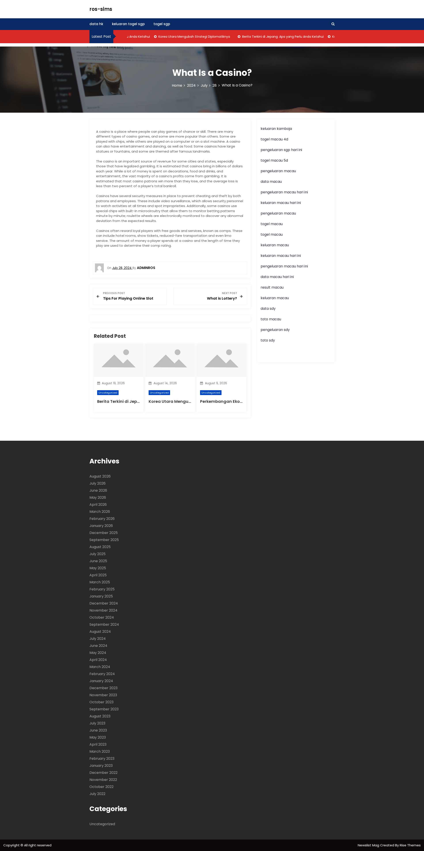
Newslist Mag (369, 845)
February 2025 (102, 589)
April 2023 (97, 744)
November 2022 (103, 779)
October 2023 (101, 702)
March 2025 (99, 582)
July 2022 (97, 793)
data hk (96, 24)
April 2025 (98, 575)
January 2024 (101, 680)
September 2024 (104, 624)
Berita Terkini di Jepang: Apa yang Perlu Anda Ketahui (272, 36)
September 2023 (104, 709)
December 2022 (103, 772)
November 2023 (103, 695)
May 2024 (97, 652)
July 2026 (97, 483)
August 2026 (100, 476)
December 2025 (103, 532)
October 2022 (101, 786)
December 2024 (103, 603)
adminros (146, 267)
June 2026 (98, 490)
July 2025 (97, 553)
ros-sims (100, 9)
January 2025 (101, 596)
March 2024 (99, 666)
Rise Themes (410, 845)
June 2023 (98, 730)
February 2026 (102, 518)
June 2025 (98, 561)
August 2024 (100, 631)
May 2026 (97, 497)
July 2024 (97, 638)
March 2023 (99, 751)
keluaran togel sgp (128, 24)
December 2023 (103, 688)
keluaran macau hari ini (281, 202)
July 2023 (97, 723)
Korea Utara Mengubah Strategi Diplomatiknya (184, 36)
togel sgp (161, 24)
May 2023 (97, 737)
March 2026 (99, 511)
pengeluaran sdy (275, 329)
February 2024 (102, 673)
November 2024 (103, 610)
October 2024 (101, 617)
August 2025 (100, 546)
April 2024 (98, 659)
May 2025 (97, 568)
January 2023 (101, 765)
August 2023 (99, 716)
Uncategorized (107, 392)
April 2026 (98, 504)
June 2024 (98, 645)
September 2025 (104, 539)
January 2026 (101, 525)
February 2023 (101, 758)
